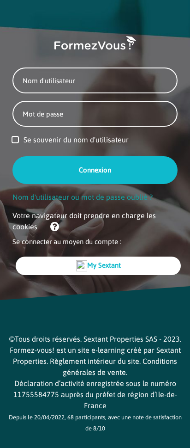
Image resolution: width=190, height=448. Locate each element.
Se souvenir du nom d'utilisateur (76, 139)
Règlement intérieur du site (94, 361)
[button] (50, 227)
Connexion (95, 170)
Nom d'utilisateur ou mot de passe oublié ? (82, 197)
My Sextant (104, 265)
